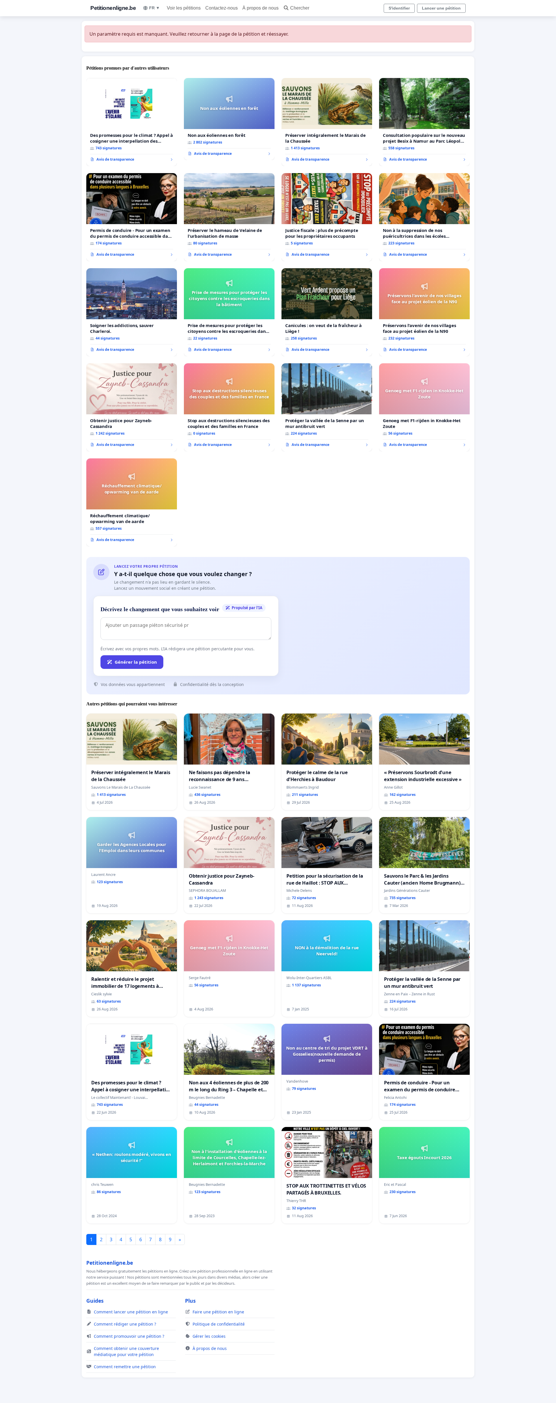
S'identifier (399, 8)
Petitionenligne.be (113, 8)
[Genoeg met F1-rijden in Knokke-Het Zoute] (424, 407)
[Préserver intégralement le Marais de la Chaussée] (326, 122)
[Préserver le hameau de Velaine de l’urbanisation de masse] (229, 217)
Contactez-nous (221, 8)
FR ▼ (154, 8)
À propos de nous (260, 8)
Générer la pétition (136, 662)
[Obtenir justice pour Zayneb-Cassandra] (131, 407)
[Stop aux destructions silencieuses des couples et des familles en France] (229, 407)
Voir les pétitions (184, 8)
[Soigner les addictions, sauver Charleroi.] (131, 312)
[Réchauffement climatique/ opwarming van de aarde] (131, 502)
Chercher (299, 8)
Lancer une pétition (441, 8)
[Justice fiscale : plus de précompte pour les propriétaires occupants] (326, 217)
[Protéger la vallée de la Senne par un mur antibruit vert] (326, 407)
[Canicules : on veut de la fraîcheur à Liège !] (326, 312)
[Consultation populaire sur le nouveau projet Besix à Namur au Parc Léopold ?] (424, 122)
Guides (95, 1300)
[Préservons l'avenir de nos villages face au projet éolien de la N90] (424, 312)
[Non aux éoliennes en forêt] (229, 119)
